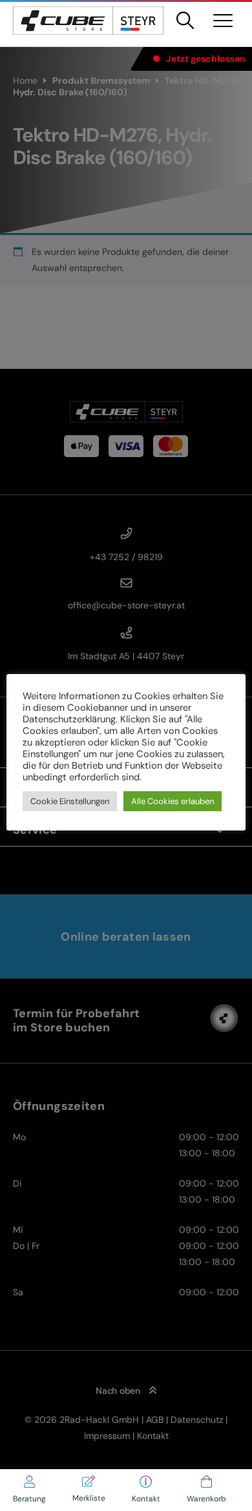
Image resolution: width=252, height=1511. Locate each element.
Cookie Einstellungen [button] (69, 801)
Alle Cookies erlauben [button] (172, 801)
